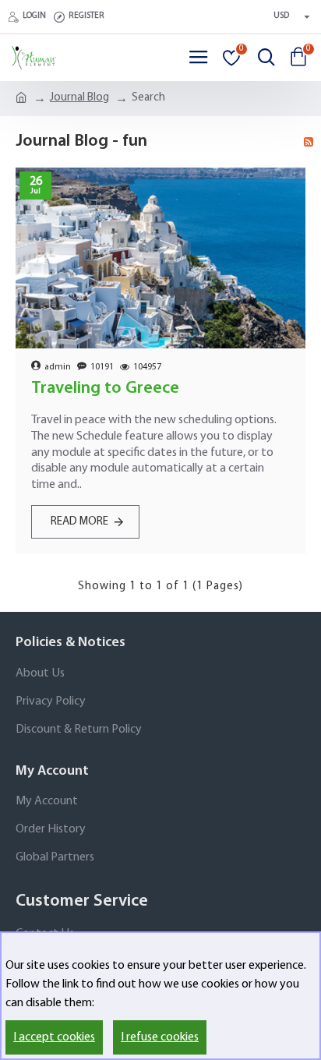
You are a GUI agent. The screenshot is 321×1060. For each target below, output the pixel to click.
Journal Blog (79, 98)
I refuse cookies (160, 1037)
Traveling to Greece (105, 389)
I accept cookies (54, 1037)
